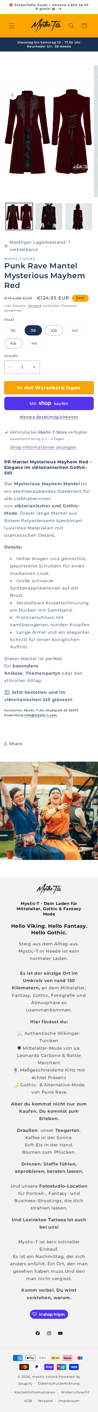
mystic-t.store (45, 1377)
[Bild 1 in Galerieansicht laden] (19, 216)
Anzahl (11, 356)
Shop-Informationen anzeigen (43, 447)
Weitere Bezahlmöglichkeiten (49, 417)
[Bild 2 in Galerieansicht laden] (48, 216)
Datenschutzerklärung (59, 1383)
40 (54, 330)
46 (37, 344)
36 (16, 331)
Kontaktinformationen (35, 1392)
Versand (34, 306)
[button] (11, 25)
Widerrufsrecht (75, 1392)
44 (13, 343)
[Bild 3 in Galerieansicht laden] (78, 216)
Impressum (68, 1401)
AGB (28, 1401)
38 (33, 330)
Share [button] (15, 743)
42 (78, 331)
